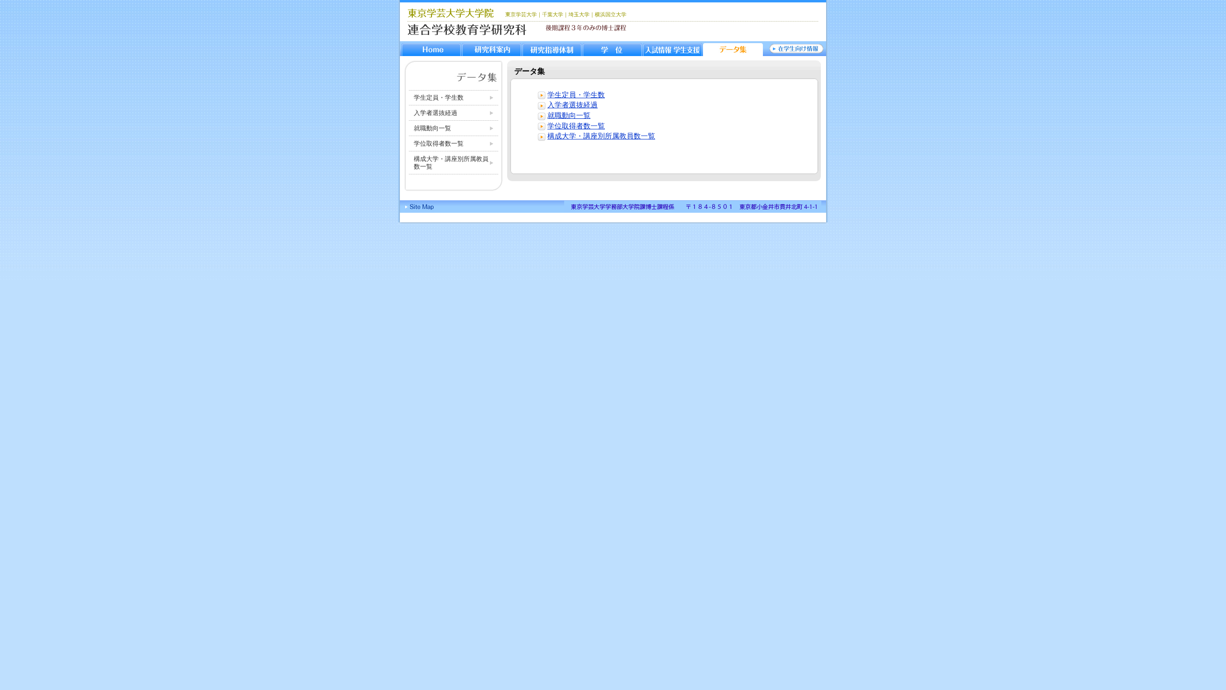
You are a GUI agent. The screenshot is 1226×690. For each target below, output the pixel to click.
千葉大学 (552, 14)
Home (431, 48)
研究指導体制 (552, 48)
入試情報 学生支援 (673, 48)
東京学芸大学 (521, 14)
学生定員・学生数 (439, 97)
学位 (612, 48)
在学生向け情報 (796, 48)
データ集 (733, 48)
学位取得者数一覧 (439, 143)
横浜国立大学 (610, 14)
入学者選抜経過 (435, 112)
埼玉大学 (579, 14)
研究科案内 (492, 48)
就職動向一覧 (432, 128)
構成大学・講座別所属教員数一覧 (451, 162)
